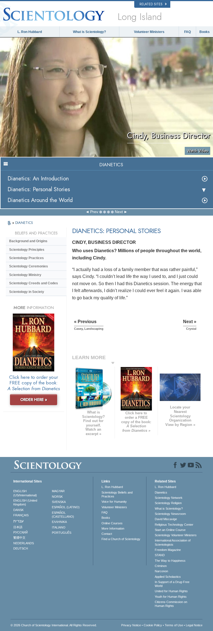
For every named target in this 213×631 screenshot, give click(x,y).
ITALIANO (58, 527)
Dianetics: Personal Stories (38, 189)
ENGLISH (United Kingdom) (25, 502)
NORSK (57, 496)
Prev (94, 212)
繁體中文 (19, 537)
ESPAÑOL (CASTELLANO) (63, 514)
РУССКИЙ (20, 532)
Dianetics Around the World (40, 200)
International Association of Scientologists (173, 542)
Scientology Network (168, 497)
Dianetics (161, 492)
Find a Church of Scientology (121, 539)
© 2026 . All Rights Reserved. (54, 625)
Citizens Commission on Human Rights (171, 603)
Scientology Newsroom (170, 513)
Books (204, 32)
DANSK (18, 510)
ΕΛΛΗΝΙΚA (59, 521)
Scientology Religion (168, 503)
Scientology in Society (26, 292)
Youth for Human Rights (171, 596)
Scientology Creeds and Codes (33, 283)
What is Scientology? (89, 32)
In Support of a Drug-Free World (172, 583)
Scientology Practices (26, 258)
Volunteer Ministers (149, 32)
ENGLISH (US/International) (25, 493)
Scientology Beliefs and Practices (117, 494)
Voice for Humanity (114, 501)
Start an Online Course (170, 530)
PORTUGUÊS (61, 532)
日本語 (17, 527)
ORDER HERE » (33, 399)
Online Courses (112, 523)
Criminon (161, 566)
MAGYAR (58, 491)
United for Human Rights (171, 591)
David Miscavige (166, 519)
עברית (18, 521)
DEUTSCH (20, 548)
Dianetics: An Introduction (38, 179)
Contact (107, 533)
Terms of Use (174, 625)
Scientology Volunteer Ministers (176, 535)
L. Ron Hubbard (29, 32)
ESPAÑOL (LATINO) (66, 507)
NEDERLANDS (23, 543)
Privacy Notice (131, 625)
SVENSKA (59, 502)
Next (119, 212)
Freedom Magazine (168, 549)
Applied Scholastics (168, 576)
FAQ (187, 32)
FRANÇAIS (21, 515)
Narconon (161, 571)
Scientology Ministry (25, 275)
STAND (160, 555)
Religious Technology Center (174, 524)
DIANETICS (24, 222)
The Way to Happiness (170, 560)
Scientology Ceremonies (28, 266)
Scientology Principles (26, 250)
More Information (113, 528)
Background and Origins (28, 241)
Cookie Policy (153, 625)
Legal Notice (194, 625)
